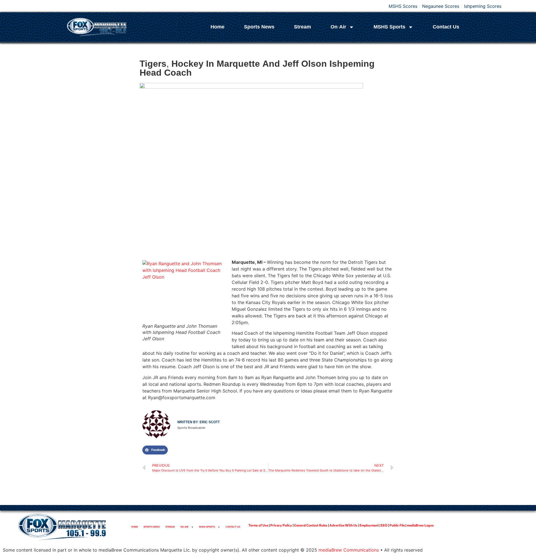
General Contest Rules (310, 525)
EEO (384, 525)
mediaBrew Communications (349, 550)
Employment (369, 525)
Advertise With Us (343, 525)
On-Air (338, 27)
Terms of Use (258, 525)
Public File (397, 525)
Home (217, 27)
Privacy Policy (281, 525)
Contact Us (446, 27)
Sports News (259, 27)
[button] (155, 450)
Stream (302, 27)
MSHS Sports (389, 27)
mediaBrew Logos (420, 525)
